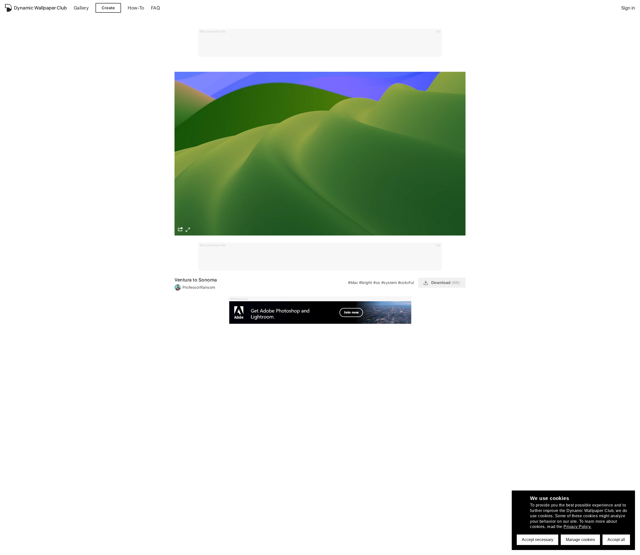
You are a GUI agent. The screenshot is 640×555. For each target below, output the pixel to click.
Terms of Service (66, 548)
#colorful (406, 282)
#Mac (353, 282)
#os (377, 282)
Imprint (129, 548)
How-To (136, 8)
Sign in (628, 8)
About (10, 548)
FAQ (155, 8)
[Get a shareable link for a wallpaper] (181, 229)
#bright (366, 282)
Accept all (616, 540)
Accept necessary (537, 540)
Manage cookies (580, 540)
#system (389, 282)
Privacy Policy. (578, 526)
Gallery (81, 8)
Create (108, 8)
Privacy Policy (33, 548)
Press (146, 548)
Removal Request (102, 548)
